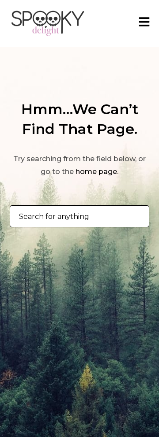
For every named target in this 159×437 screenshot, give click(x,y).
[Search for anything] (135, 217)
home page (96, 171)
